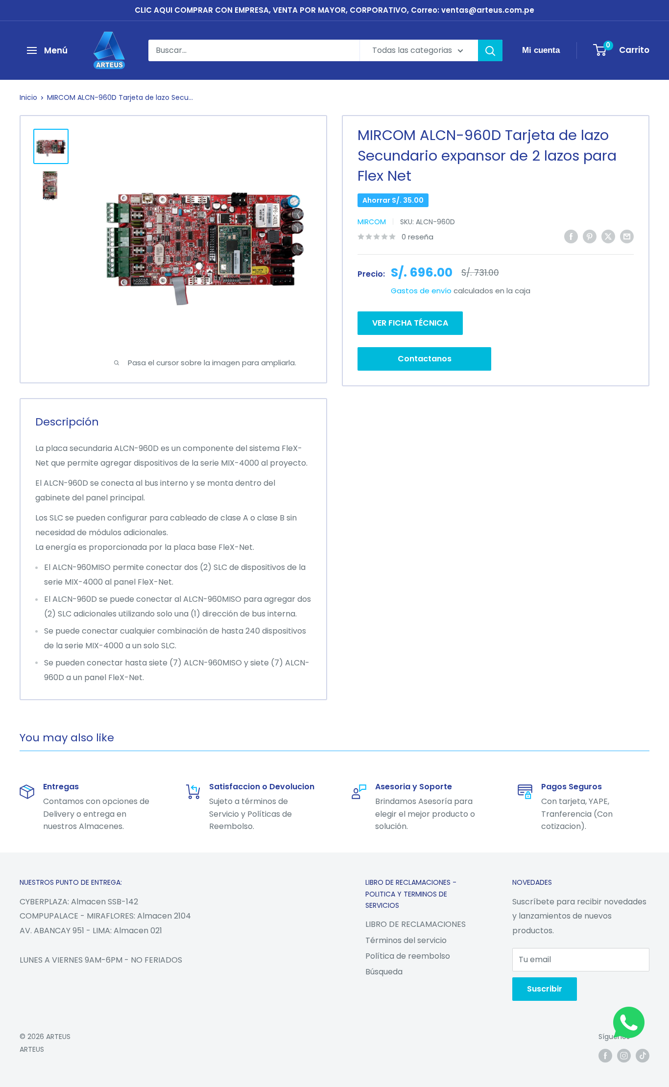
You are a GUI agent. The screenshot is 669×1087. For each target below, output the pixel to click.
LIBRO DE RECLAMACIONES (415, 924)
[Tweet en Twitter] (608, 236)
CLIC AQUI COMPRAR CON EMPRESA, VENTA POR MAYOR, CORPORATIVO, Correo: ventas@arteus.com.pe (334, 10)
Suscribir (544, 988)
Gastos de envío (421, 290)
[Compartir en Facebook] (571, 236)
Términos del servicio (406, 940)
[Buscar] (490, 50)
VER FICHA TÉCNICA (410, 323)
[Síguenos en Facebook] (605, 1056)
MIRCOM (372, 222)
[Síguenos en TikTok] (642, 1056)
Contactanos (425, 358)
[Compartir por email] (627, 236)
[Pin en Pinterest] (590, 236)
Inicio (28, 97)
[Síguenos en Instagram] (624, 1056)
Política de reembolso (407, 956)
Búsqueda (384, 971)
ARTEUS (32, 1049)
